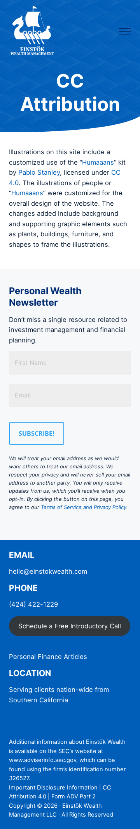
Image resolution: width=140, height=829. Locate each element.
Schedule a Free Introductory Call (69, 626)
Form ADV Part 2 (73, 796)
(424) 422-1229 (33, 604)
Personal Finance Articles (48, 656)
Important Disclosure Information (53, 787)
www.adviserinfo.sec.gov (42, 760)
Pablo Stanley (39, 172)
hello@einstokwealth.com (48, 571)
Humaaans (98, 162)
